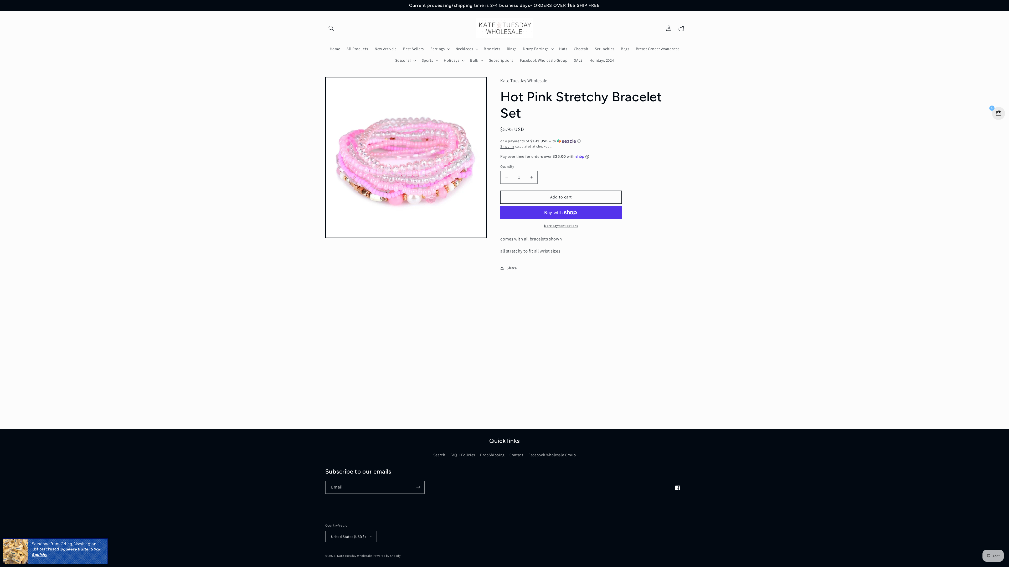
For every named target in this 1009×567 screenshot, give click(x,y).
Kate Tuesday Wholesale (354, 556)
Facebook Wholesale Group (552, 454)
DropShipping (492, 454)
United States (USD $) (348, 536)
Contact (516, 454)
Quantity (507, 166)
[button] (331, 28)
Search (439, 454)
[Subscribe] (418, 487)
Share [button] (512, 267)
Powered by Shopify (386, 556)
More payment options (561, 225)
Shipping (507, 146)
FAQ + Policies (462, 454)
